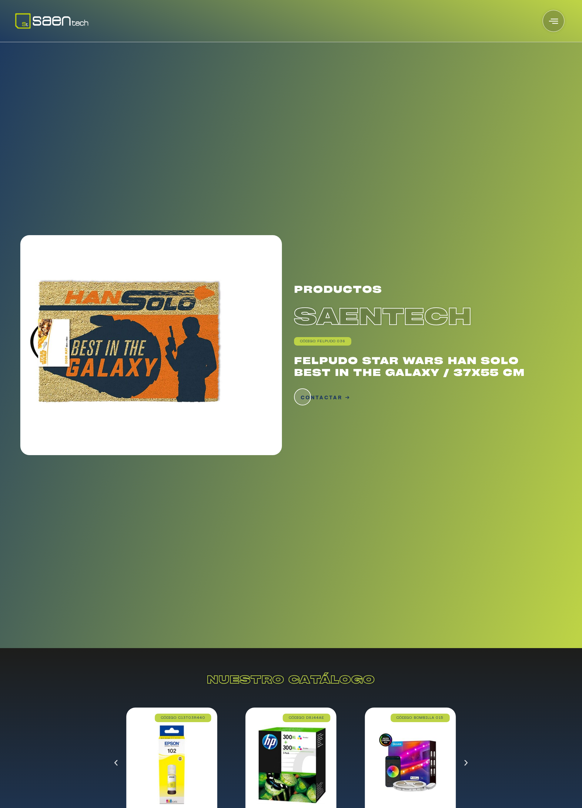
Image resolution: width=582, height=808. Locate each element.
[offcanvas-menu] (553, 21)
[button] (116, 762)
